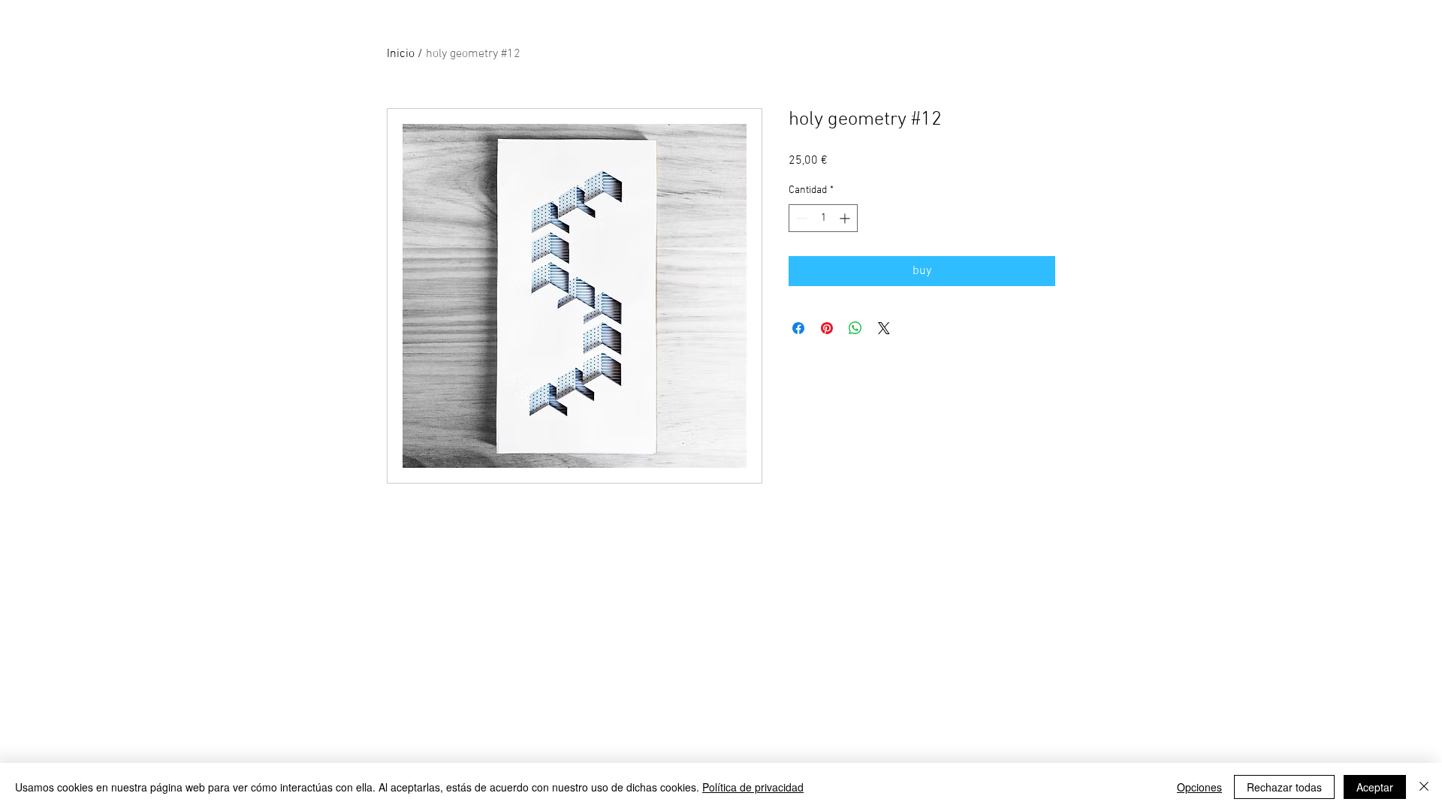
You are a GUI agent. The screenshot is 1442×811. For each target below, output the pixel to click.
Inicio (401, 54)
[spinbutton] (823, 218)
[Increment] (846, 218)
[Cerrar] (1424, 787)
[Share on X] (884, 328)
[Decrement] (800, 218)
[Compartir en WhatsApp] (855, 328)
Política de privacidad (753, 786)
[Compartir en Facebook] (798, 328)
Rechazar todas (1284, 786)
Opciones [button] (1199, 786)
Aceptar (1374, 786)
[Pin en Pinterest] (827, 328)
